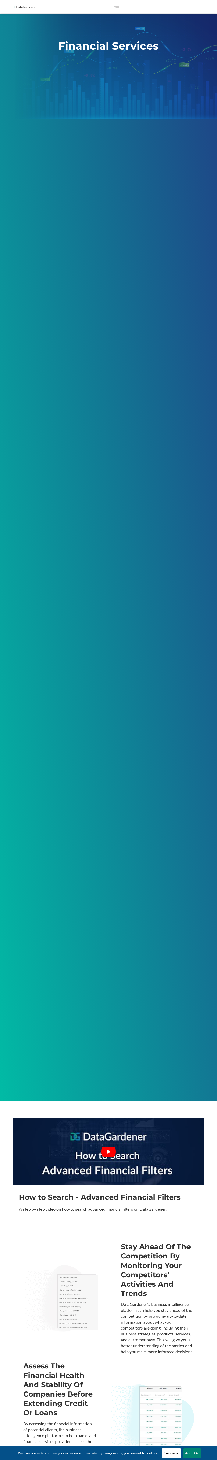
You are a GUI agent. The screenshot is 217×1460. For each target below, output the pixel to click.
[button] (116, 6)
